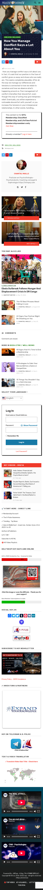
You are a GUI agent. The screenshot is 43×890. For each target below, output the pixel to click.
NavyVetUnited (9, 295)
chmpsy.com (10, 148)
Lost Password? (21, 451)
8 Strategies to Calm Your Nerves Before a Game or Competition (26, 365)
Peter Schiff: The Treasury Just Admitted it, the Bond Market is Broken (24, 495)
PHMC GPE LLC (33, 873)
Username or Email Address (16, 415)
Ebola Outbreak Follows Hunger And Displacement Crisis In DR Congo (21, 290)
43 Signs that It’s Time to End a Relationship (28, 351)
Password (9, 425)
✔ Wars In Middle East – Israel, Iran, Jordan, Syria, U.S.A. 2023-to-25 (21, 526)
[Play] (4, 811)
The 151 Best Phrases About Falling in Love (27, 303)
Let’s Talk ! (5, 535)
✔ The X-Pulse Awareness (11, 517)
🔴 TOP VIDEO (9, 882)
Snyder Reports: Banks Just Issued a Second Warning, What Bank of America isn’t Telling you (26, 484)
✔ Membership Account (10, 514)
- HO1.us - (15, 873)
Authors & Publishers (9, 531)
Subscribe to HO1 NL (9, 539)
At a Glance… (22, 882)
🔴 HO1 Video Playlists (9, 542)
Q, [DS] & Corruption (9, 285)
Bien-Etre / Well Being (12, 37)
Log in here (26, 134)
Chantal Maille (17, 54)
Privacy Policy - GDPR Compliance (14, 679)
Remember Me (13, 436)
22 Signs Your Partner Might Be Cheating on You (28, 317)
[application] (21, 802)
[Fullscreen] (38, 811)
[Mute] (35, 811)
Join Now (9, 126)
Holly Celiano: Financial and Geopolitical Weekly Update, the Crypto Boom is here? (24, 473)
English (9, 398)
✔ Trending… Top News (10, 521)
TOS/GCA (21, 885)
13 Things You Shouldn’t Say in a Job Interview (28, 381)
